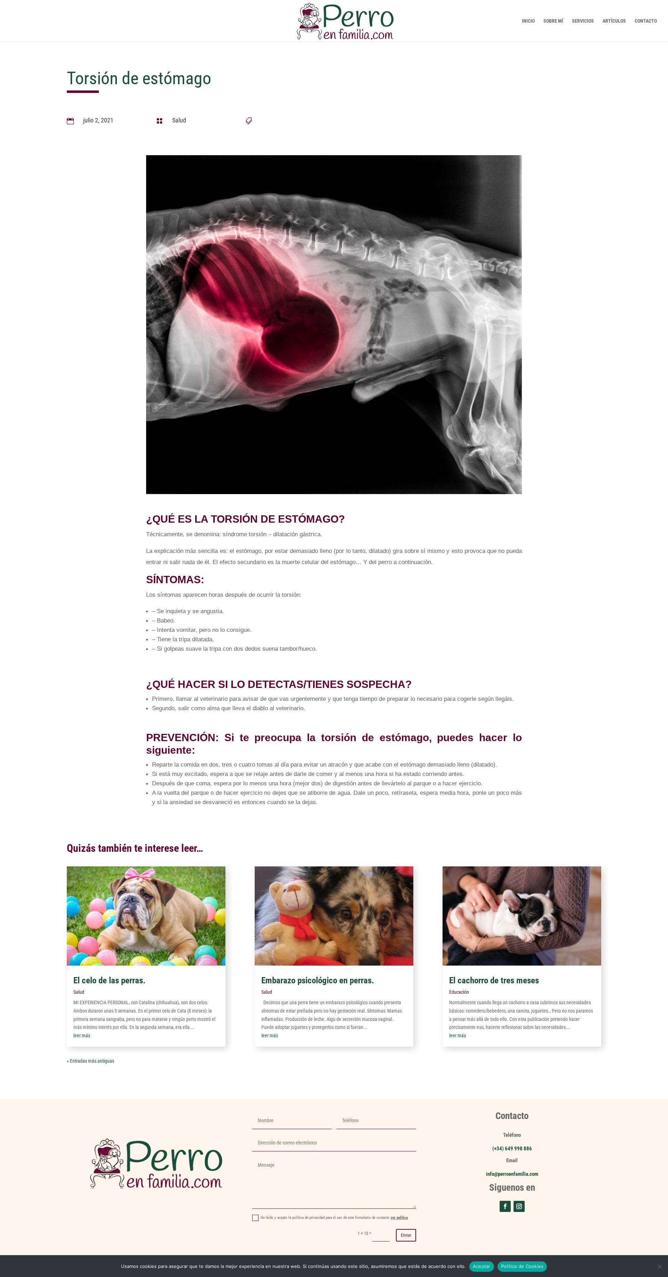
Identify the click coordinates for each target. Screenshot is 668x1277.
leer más (81, 1035)
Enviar (406, 1235)
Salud (179, 120)
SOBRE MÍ (553, 21)
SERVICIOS (583, 21)
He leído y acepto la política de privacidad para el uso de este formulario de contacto (334, 1217)
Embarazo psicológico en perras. (317, 980)
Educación (459, 992)
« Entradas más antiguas (90, 1061)
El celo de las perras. (109, 980)
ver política (399, 1217)
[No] (659, 1266)
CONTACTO (646, 21)
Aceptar (482, 1266)
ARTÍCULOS (614, 21)
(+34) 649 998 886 (512, 1148)
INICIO (528, 21)
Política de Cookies (522, 1266)
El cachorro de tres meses (494, 980)
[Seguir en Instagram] (519, 1206)
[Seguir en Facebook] (505, 1206)
